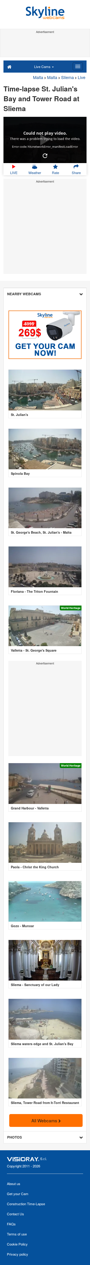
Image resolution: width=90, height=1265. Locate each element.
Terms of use (17, 1234)
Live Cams (42, 66)
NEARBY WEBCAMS (24, 293)
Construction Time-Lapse (26, 1203)
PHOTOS (14, 1137)
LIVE (14, 172)
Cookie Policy (17, 1244)
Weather (34, 172)
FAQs (11, 1223)
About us (13, 1183)
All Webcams (44, 1120)
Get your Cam (17, 1193)
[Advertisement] (45, 45)
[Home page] (9, 66)
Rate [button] (55, 172)
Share (76, 172)
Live (81, 77)
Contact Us (15, 1213)
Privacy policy (17, 1254)
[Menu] (78, 66)
